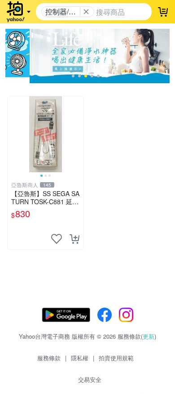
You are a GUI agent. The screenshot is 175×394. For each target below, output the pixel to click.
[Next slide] (77, 134)
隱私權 (79, 358)
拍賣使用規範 (116, 358)
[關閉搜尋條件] (86, 12)
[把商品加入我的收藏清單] (56, 238)
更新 (148, 336)
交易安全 (89, 379)
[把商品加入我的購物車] (74, 238)
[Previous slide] (13, 134)
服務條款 (49, 358)
